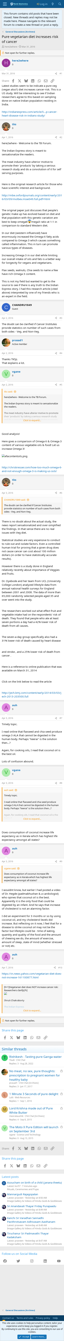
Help (55, 1318)
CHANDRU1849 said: (15, 499)
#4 (61, 353)
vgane (12, 1134)
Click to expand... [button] (32, 420)
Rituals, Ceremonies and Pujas (23, 1189)
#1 (61, 73)
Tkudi (12, 1060)
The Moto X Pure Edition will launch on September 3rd (33, 1129)
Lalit (11, 1097)
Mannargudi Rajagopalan (22, 1194)
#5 (61, 384)
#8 (61, 783)
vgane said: (10, 868)
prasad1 (13, 1082)
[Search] (59, 4)
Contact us (8, 1318)
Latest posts (10, 1177)
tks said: (8, 391)
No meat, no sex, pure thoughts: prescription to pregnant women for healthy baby (34, 1075)
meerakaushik (16, 1116)
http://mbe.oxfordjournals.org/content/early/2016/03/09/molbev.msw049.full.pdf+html (32, 197)
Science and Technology (29, 1134)
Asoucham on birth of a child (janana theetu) (34, 1182)
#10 (60, 967)
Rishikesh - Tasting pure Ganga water (35, 1057)
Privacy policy (43, 1318)
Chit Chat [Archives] (29, 1082)
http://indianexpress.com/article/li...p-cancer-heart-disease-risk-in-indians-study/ (29, 113)
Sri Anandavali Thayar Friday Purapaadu (31, 1206)
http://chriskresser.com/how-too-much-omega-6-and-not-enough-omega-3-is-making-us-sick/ (32, 469)
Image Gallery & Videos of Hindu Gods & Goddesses (34, 1201)
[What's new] (52, 4)
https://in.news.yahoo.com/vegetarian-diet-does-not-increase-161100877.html (32, 975)
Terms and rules (25, 1318)
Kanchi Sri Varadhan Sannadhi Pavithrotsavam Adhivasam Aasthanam (31, 1219)
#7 (61, 718)
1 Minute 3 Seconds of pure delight (33, 1094)
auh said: (9, 790)
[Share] (56, 74)
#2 (61, 137)
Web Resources (22, 1097)
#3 (61, 318)
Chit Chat (20, 1060)
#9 (61, 861)
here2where (11, 46)
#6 (61, 492)
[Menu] (5, 4)
